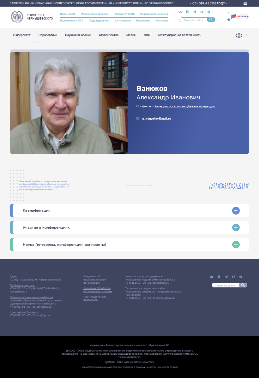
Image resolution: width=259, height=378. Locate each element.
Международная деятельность (179, 35)
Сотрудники (123, 20)
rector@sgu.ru (18, 291)
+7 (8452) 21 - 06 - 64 (138, 297)
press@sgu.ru (161, 282)
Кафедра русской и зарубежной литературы (184, 106)
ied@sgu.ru (44, 315)
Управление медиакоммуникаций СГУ (150, 279)
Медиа (131, 35)
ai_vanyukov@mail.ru (156, 118)
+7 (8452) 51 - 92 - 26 (23, 306)
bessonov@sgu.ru (164, 297)
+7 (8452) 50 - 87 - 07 (22, 315)
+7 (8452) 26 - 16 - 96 (23, 288)
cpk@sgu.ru (44, 306)
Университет (22, 35)
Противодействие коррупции (94, 298)
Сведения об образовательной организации (94, 279)
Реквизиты (143, 20)
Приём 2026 (67, 13)
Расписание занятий (94, 13)
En (247, 35)
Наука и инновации (78, 35)
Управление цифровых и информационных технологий (153, 293)
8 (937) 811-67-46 (47, 288)
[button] (228, 13)
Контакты (161, 20)
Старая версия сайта (154, 13)
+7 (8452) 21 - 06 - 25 (138, 282)
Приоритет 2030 (124, 13)
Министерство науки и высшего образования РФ (137, 345)
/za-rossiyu (239, 16)
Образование (48, 35)
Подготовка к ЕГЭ (71, 20)
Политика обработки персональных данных (97, 289)
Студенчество (108, 35)
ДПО (147, 35)
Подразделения (99, 20)
